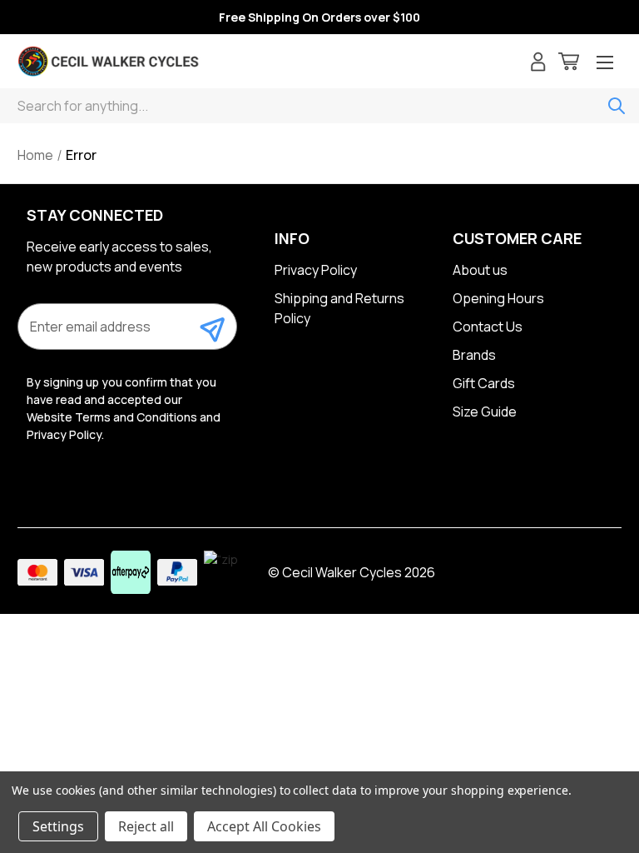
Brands (474, 355)
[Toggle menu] (605, 63)
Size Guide (485, 411)
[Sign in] (538, 64)
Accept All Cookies (264, 826)
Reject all (146, 826)
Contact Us (488, 326)
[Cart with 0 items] (568, 63)
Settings (58, 826)
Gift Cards (484, 383)
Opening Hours (498, 298)
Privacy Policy (316, 270)
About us (480, 270)
